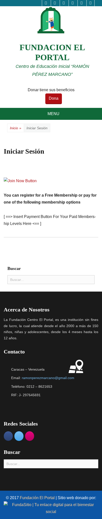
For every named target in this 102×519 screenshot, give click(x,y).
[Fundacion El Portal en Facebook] (8, 436)
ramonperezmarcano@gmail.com (48, 378)
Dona (53, 98)
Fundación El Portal (38, 498)
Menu (53, 114)
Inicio (15, 128)
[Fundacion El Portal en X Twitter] (19, 436)
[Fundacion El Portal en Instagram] (29, 436)
